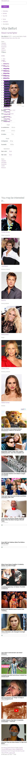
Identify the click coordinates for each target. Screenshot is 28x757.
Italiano (14, 749)
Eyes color (12, 38)
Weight (3, 38)
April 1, (11, 110)
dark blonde (6, 88)
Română (18, 751)
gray (4, 92)
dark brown (5, 90)
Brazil (10, 120)
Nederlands (4, 751)
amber (4, 73)
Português (12, 751)
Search (5, 6)
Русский (22, 751)
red (3, 102)
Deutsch (13, 747)
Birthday (5, 13)
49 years (11, 113)
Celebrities (5, 11)
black (4, 78)
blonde (4, 83)
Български (4, 747)
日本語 (17, 749)
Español (21, 747)
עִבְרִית (6, 752)
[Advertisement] (14, 182)
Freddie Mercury (5, 232)
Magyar (10, 749)
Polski (8, 751)
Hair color (17, 38)
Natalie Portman (5, 402)
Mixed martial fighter (9, 33)
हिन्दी (7, 749)
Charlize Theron (5, 368)
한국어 (21, 749)
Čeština (9, 747)
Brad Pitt (3, 300)
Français (3, 749)
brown (4, 85)
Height (24, 36)
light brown (5, 97)
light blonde (5, 95)
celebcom (5, 0)
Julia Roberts (4, 266)
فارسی (9, 752)
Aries (4, 59)
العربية (13, 752)
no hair (4, 100)
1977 (14, 110)
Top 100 (5, 16)
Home (4, 19)
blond (4, 80)
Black (10, 151)
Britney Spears (5, 334)
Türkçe (3, 752)
